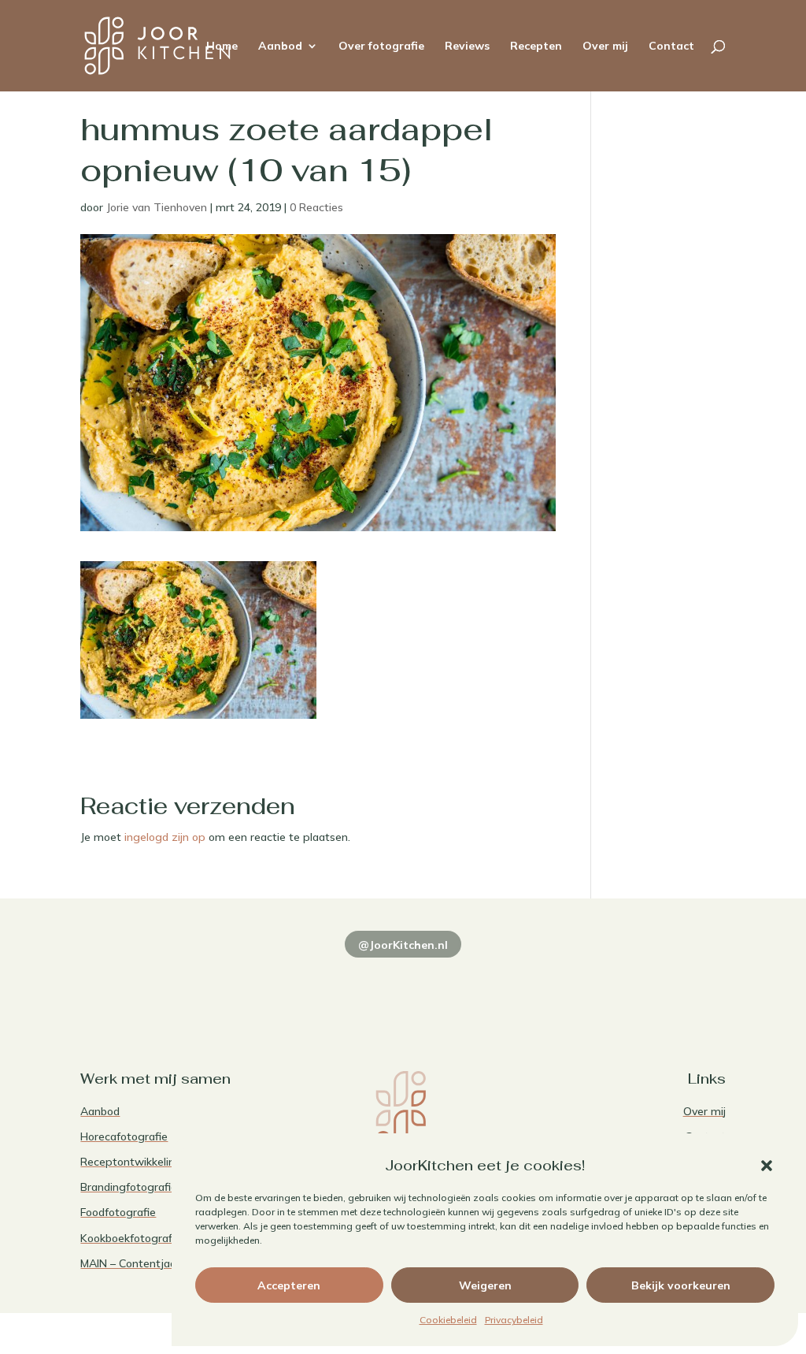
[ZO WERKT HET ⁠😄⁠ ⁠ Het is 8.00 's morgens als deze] (403, 985)
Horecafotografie (124, 1136)
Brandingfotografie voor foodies (161, 1187)
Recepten (536, 46)
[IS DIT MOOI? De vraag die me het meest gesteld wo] (141, 985)
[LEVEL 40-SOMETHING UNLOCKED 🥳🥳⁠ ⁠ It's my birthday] (272, 985)
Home (222, 46)
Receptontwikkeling (131, 1162)
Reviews (467, 46)
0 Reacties (316, 207)
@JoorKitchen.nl (403, 945)
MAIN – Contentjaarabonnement (163, 1263)
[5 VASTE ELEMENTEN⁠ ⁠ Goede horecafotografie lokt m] (664, 985)
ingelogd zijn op (164, 837)
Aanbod (280, 46)
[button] (767, 1166)
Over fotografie (381, 46)
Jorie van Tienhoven (156, 207)
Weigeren (485, 1285)
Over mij (605, 46)
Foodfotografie (118, 1212)
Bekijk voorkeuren (680, 1285)
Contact (671, 46)
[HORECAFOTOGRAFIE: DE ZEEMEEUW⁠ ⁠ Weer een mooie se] (533, 985)
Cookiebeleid (448, 1320)
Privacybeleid (514, 1320)
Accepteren (288, 1285)
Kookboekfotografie (130, 1238)
